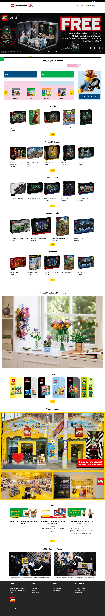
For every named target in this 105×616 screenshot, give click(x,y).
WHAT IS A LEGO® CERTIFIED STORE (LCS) (17, 588)
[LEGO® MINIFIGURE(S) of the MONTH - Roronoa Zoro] (81, 513)
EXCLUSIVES (41, 11)
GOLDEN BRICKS (34, 588)
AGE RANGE (25, 11)
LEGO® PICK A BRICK (35, 594)
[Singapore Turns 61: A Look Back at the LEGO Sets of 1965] (52, 513)
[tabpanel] (52, 33)
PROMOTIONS (56, 11)
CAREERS (11, 592)
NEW (47, 11)
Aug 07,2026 (81, 526)
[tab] (48, 51)
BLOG (62, 11)
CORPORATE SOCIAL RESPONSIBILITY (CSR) (17, 590)
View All (52, 170)
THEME (11, 11)
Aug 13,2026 (52, 526)
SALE (51, 11)
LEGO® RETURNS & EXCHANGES (80, 590)
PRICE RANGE (33, 11)
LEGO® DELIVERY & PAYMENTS (80, 588)
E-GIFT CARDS (34, 590)
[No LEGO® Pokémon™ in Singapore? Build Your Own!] (23, 513)
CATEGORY (18, 11)
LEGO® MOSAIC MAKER (35, 592)
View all (52, 134)
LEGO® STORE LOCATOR (57, 588)
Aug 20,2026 (23, 526)
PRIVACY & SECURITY (78, 592)
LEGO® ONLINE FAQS (56, 590)
